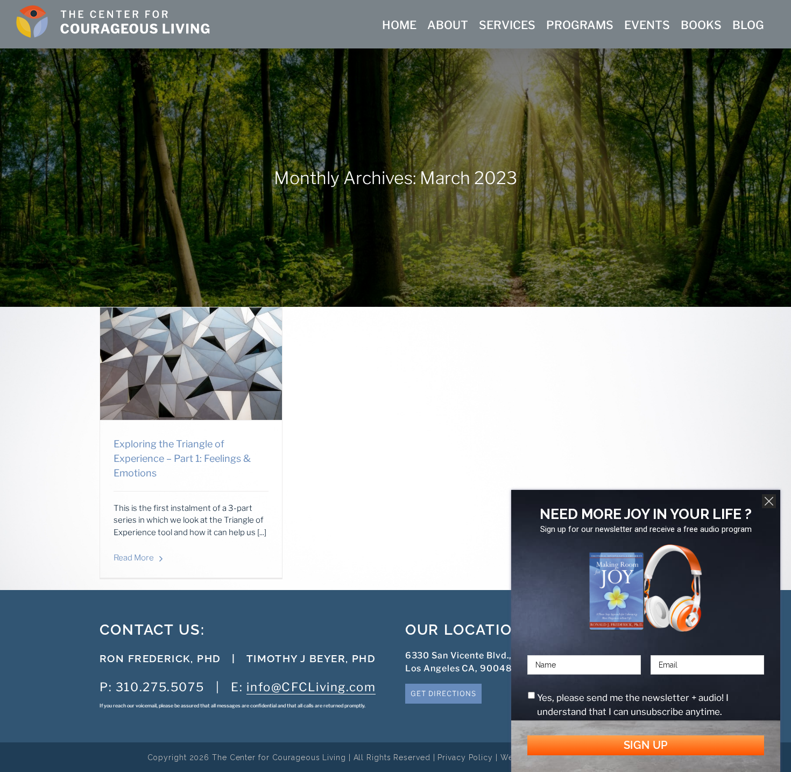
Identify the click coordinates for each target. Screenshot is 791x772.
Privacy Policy (465, 757)
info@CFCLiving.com (311, 687)
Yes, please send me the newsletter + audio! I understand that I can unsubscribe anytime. (633, 704)
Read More (134, 558)
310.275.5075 (160, 687)
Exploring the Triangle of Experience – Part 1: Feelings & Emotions (182, 458)
